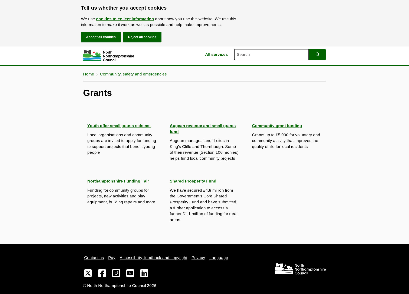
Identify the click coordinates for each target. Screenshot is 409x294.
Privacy (198, 257)
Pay (111, 257)
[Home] (108, 55)
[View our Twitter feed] (88, 274)
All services (216, 54)
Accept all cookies (101, 37)
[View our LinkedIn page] (144, 274)
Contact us (94, 257)
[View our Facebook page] (102, 274)
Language (218, 257)
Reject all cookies (142, 37)
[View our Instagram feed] (116, 274)
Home (88, 74)
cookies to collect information (125, 19)
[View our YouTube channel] (130, 274)
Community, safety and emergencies (133, 74)
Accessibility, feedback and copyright (153, 257)
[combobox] (271, 54)
